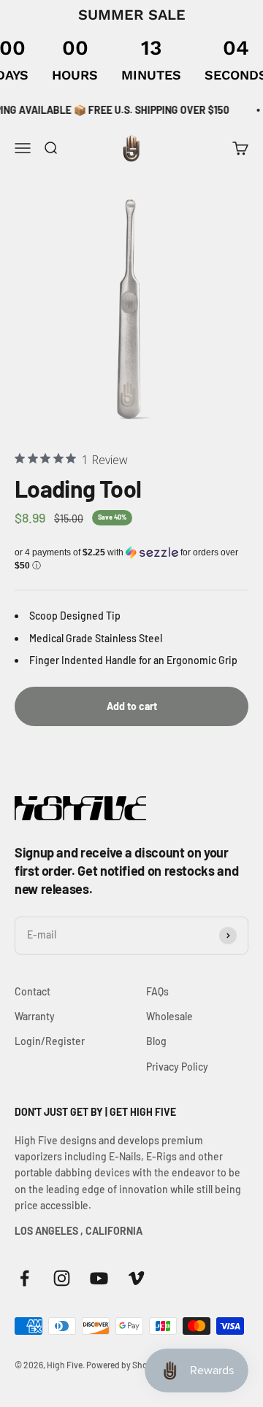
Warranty (35, 1016)
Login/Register (50, 1041)
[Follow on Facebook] (24, 1278)
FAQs (157, 991)
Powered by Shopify (124, 1365)
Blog (156, 1041)
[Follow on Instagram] (62, 1278)
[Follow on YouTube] (99, 1278)
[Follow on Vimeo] (136, 1278)
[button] (131, 559)
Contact (32, 991)
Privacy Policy (177, 1066)
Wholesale (169, 1016)
